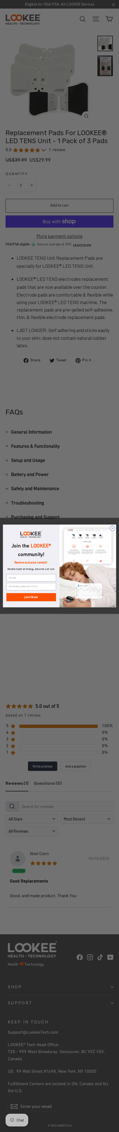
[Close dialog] (112, 528)
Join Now (31, 597)
